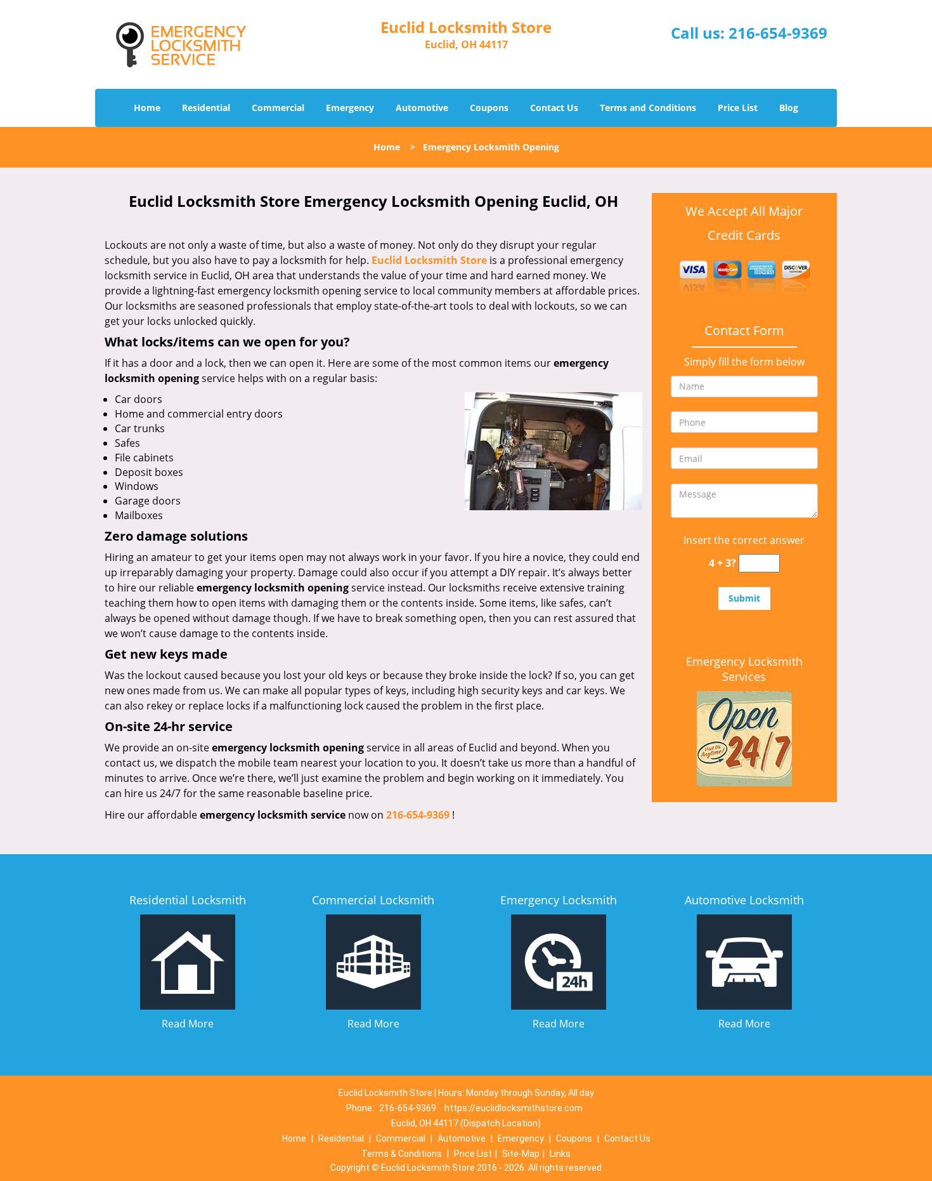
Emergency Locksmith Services (744, 669)
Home (147, 108)
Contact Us (554, 108)
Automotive (422, 108)
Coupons (489, 108)
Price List (738, 108)
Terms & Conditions (401, 1154)
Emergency (350, 108)
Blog (788, 108)
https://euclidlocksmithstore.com (513, 1108)
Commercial (278, 108)
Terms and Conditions (648, 108)
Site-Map (521, 1154)
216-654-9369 (777, 32)
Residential (206, 108)
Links (560, 1154)
